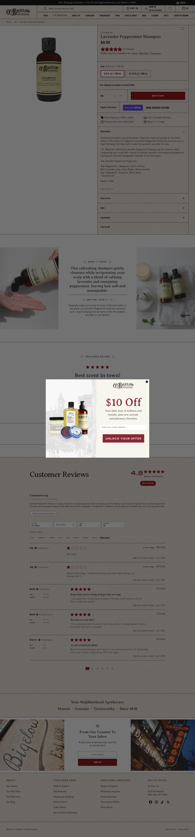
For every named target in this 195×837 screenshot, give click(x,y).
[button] (123, 400)
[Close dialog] (147, 381)
